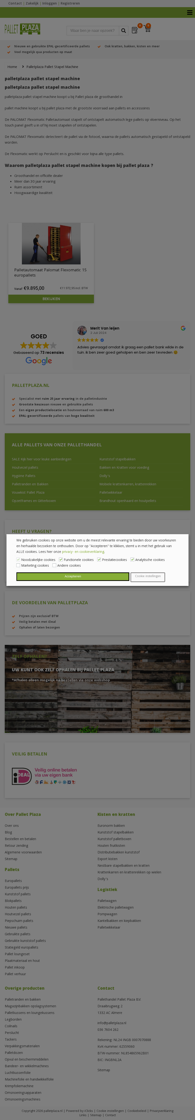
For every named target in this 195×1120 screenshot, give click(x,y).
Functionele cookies (79, 560)
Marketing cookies (35, 566)
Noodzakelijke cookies (38, 560)
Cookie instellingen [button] (148, 576)
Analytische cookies (150, 560)
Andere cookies (69, 566)
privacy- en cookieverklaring (83, 552)
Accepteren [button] (73, 576)
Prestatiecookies (114, 560)
